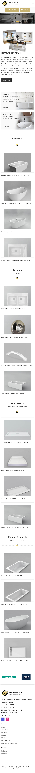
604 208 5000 (13, 10)
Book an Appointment (9, 743)
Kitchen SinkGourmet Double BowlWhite (13, 309)
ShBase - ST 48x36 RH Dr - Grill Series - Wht (15, 661)
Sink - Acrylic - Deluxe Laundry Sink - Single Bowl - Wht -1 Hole (17, 632)
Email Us (25, 10)
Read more (6, 80)
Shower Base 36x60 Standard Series (12, 470)
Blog (2, 738)
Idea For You (5, 740)
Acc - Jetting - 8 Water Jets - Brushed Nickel (14, 337)
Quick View (7, 177)
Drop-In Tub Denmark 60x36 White (12, 576)
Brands (3, 735)
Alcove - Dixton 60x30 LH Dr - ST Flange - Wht (15, 175)
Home (3, 727)
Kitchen (4, 754)
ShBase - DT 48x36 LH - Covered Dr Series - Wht (16, 442)
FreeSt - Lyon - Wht (7, 232)
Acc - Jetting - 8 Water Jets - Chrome (12, 394)
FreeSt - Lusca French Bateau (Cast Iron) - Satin (15, 260)
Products (4, 732)
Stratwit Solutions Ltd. (24, 768)
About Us (4, 730)
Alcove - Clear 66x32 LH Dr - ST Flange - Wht (15, 527)
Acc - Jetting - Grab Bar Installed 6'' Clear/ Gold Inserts (17, 365)
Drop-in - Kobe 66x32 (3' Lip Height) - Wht (14, 604)
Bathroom (4, 751)
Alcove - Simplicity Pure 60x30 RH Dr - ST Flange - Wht (17, 203)
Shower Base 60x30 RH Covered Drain (13, 499)
